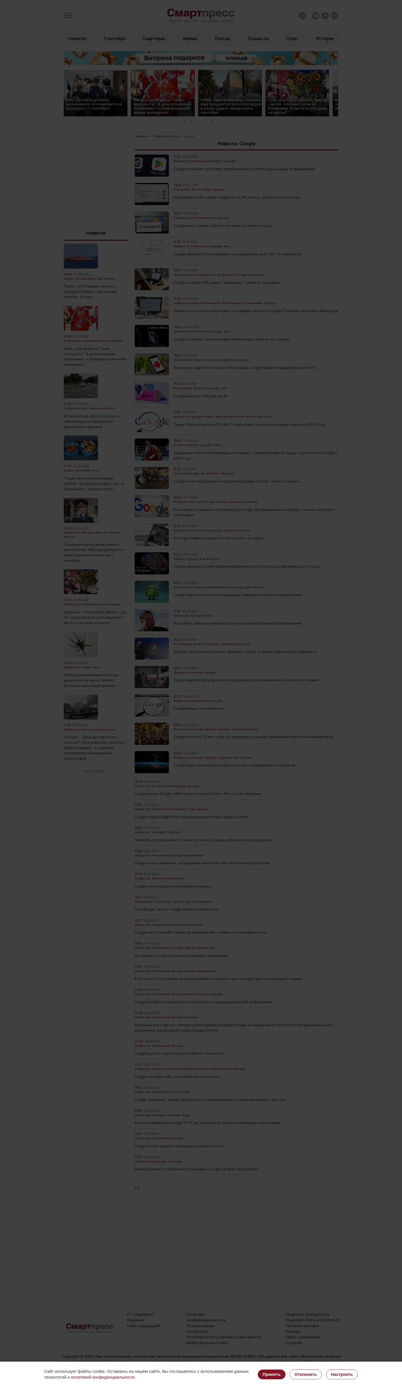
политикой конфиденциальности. (103, 1377)
